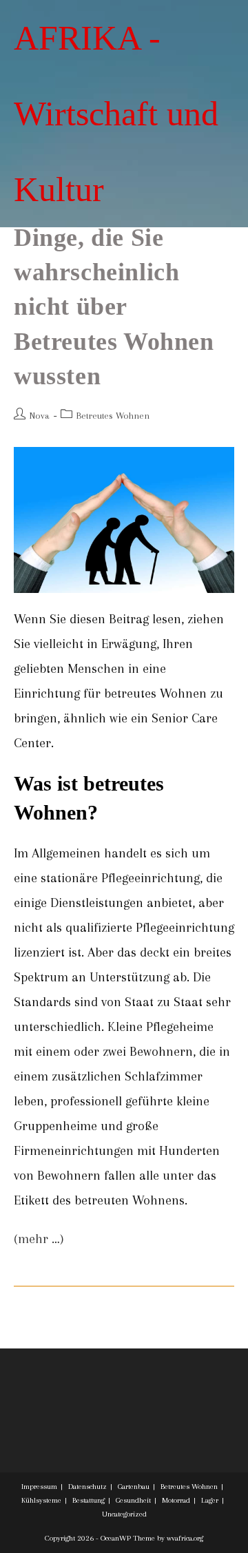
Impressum (39, 1486)
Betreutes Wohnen (112, 415)
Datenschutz (87, 1486)
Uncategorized (124, 1514)
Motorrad (176, 1500)
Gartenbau (133, 1486)
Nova (40, 415)
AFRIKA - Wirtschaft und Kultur (116, 114)
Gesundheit (133, 1500)
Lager (209, 1500)
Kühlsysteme (41, 1500)
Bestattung (88, 1500)
